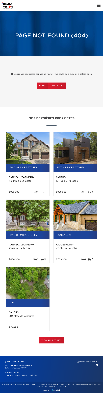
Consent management (57, 386)
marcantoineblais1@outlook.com (23, 375)
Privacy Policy (94, 384)
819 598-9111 (14, 373)
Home (42, 86)
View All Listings (51, 340)
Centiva (56, 390)
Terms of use (42, 386)
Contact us (57, 86)
